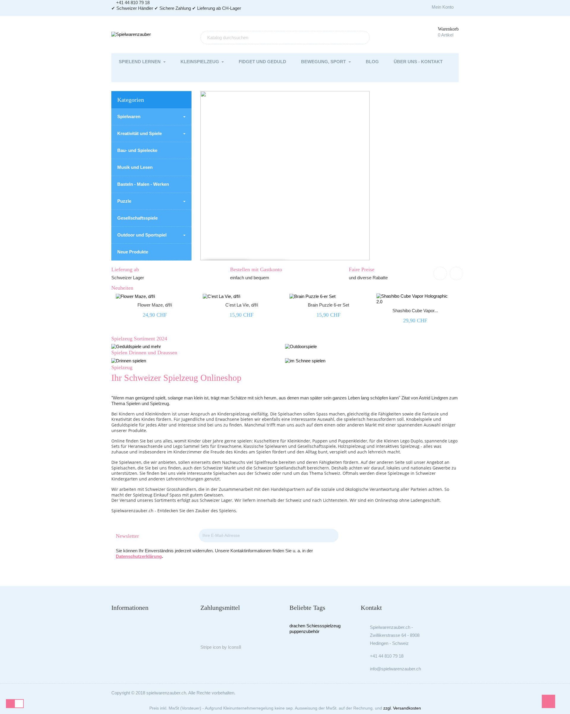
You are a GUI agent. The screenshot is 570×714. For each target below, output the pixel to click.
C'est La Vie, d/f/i (241, 304)
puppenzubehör (304, 631)
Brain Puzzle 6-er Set (328, 304)
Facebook (401, 536)
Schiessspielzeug (323, 625)
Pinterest (417, 536)
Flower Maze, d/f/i (154, 304)
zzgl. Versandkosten (402, 708)
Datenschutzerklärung (139, 556)
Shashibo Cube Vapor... (415, 310)
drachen (297, 625)
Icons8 (234, 647)
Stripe (206, 647)
